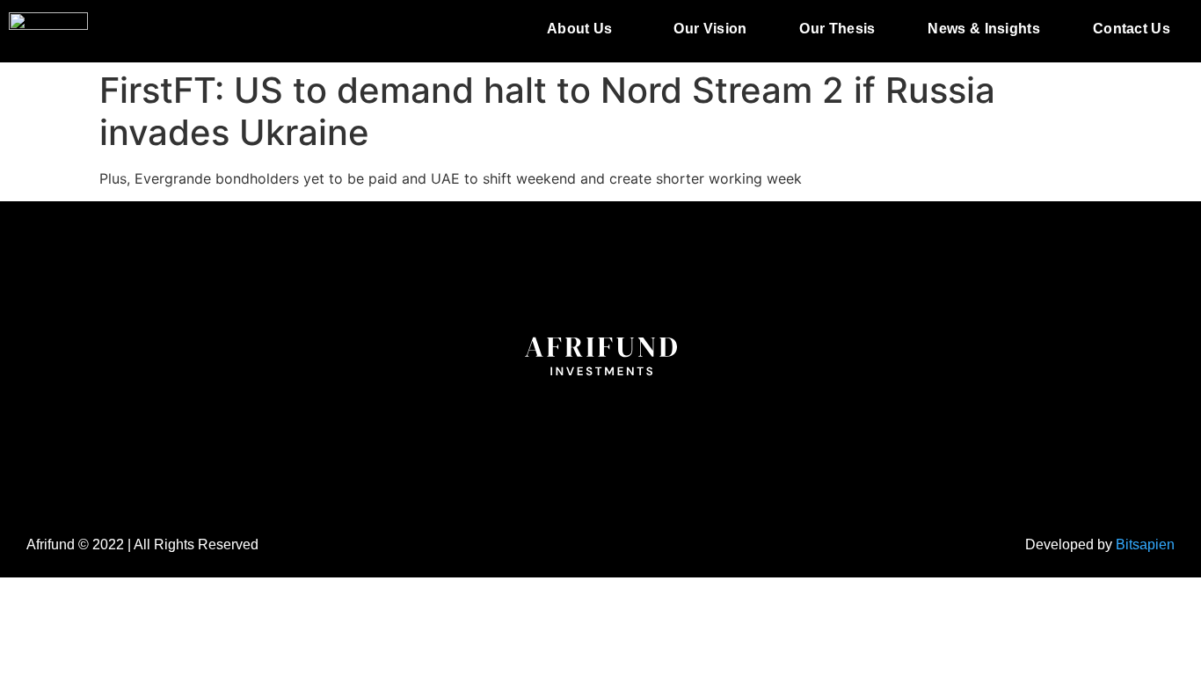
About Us (579, 28)
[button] (584, 29)
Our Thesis (837, 28)
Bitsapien (1145, 544)
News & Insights (984, 28)
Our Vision (709, 28)
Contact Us (1131, 28)
